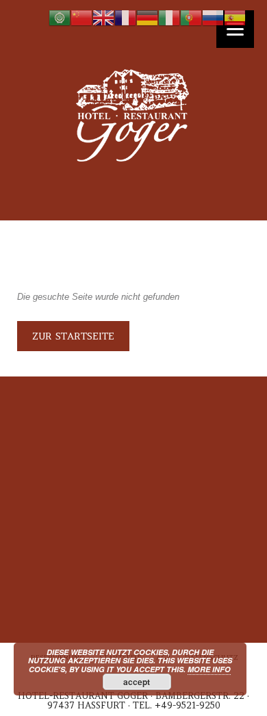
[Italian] (169, 17)
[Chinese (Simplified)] (81, 17)
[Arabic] (60, 17)
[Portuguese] (191, 17)
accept (136, 682)
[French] (125, 17)
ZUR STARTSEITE (73, 336)
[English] (103, 17)
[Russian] (213, 17)
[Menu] (235, 29)
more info (209, 669)
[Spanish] (235, 17)
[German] (147, 17)
